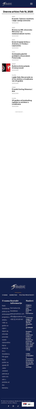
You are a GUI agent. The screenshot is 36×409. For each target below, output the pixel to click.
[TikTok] (18, 406)
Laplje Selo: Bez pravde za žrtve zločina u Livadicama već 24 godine (22, 79)
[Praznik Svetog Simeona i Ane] (6, 91)
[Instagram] (13, 406)
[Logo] (7, 3)
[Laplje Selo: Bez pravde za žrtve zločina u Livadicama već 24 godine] (6, 79)
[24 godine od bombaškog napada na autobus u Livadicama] (6, 102)
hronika (14, 75)
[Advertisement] (19, 192)
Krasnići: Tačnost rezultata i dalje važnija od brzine (23, 20)
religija (14, 87)
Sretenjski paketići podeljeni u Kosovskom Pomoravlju (21, 56)
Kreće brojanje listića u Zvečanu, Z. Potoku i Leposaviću (21, 44)
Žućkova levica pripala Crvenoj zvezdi (21, 67)
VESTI (13, 16)
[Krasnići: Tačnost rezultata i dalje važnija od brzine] (6, 20)
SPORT (14, 64)
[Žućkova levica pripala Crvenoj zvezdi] (6, 67)
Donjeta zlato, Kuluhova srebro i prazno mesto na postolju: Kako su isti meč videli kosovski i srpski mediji (30, 341)
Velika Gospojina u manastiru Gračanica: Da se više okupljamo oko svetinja (30, 360)
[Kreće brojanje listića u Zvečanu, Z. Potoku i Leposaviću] (6, 43)
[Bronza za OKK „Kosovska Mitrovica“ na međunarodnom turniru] (6, 31)
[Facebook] (8, 406)
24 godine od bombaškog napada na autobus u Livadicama (22, 102)
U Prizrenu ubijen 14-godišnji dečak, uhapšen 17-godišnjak (29, 322)
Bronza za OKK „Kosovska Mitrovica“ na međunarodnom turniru (22, 32)
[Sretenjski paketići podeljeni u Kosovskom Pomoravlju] (6, 55)
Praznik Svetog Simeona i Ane (22, 90)
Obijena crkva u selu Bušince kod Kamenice (29, 309)
